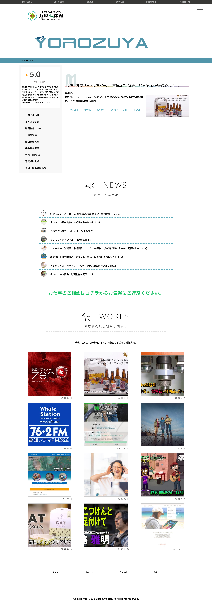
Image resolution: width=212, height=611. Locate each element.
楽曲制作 (67, 398)
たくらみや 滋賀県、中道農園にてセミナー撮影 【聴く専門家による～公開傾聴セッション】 (99, 248)
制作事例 (100, 110)
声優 (125, 110)
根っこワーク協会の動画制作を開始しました (73, 274)
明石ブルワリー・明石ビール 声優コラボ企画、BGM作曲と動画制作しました (124, 86)
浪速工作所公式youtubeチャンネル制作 (71, 231)
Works (89, 572)
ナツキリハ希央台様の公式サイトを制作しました (75, 222)
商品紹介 (113, 110)
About (56, 572)
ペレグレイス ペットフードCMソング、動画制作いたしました (83, 265)
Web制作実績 (31, 154)
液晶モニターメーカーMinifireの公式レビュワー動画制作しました (85, 213)
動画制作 (181, 398)
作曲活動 (87, 110)
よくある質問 (59, 2)
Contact (123, 572)
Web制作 (123, 448)
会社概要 (89, 2)
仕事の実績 (119, 2)
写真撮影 (181, 448)
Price (156, 572)
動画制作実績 (31, 141)
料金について (185, 2)
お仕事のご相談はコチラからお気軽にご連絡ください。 (106, 293)
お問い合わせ (27, 2)
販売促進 (136, 110)
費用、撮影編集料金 (34, 168)
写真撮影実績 (31, 161)
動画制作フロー (152, 2)
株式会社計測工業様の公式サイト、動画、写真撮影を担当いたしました (87, 257)
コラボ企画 (72, 110)
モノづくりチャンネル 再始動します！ (71, 239)
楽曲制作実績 (31, 148)
